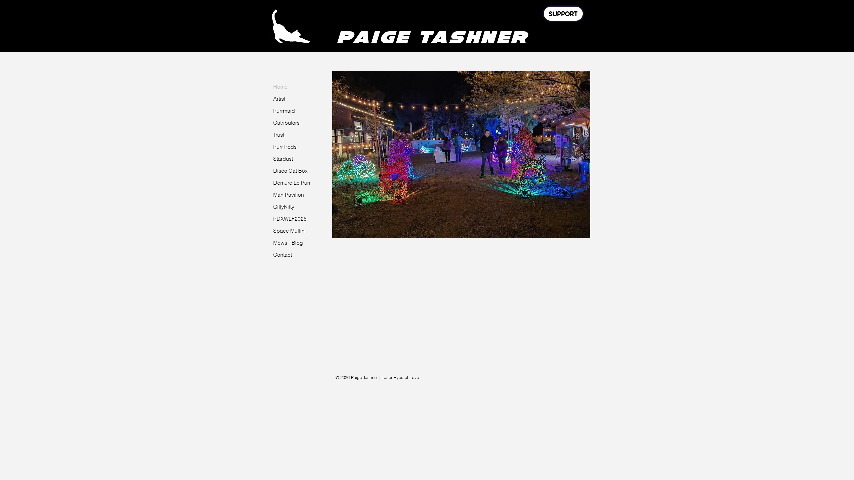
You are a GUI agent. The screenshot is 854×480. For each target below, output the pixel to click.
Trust (278, 134)
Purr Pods (285, 146)
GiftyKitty (283, 206)
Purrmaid (284, 110)
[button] (461, 154)
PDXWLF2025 (290, 218)
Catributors (286, 122)
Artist (279, 98)
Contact (282, 254)
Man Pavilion (288, 194)
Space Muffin (289, 230)
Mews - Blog (288, 242)
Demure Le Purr (292, 182)
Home (280, 86)
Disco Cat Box (290, 170)
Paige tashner (432, 37)
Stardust (283, 158)
